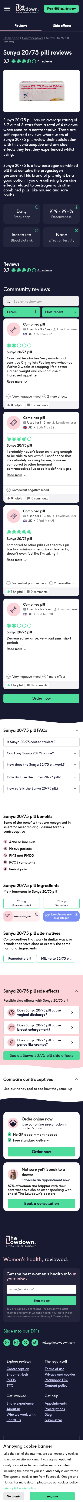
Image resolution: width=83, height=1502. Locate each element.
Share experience (20, 1403)
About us (13, 1409)
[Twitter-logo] (25, 1342)
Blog (48, 1414)
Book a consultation (41, 1203)
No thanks (14, 1496)
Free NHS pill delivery (61, 8)
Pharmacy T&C (56, 1380)
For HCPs (14, 1420)
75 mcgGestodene (61, 903)
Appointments (56, 1403)
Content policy (56, 1385)
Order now (41, 698)
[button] (41, 730)
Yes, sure (52, 1496)
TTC (10, 1385)
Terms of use (54, 1369)
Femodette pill (19, 958)
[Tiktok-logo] (34, 1342)
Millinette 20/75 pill (56, 958)
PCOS (11, 1380)
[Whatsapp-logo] (6, 1342)
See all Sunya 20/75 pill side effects (41, 1055)
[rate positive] (8, 405)
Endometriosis (18, 1374)
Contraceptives (32, 38)
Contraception (18, 1369)
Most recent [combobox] (54, 312)
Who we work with (21, 1414)
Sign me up (41, 1300)
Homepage (11, 38)
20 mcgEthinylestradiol (21, 903)
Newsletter (53, 1420)
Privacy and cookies (60, 1374)
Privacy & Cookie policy (55, 1316)
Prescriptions (55, 1409)
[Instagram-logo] (16, 1342)
